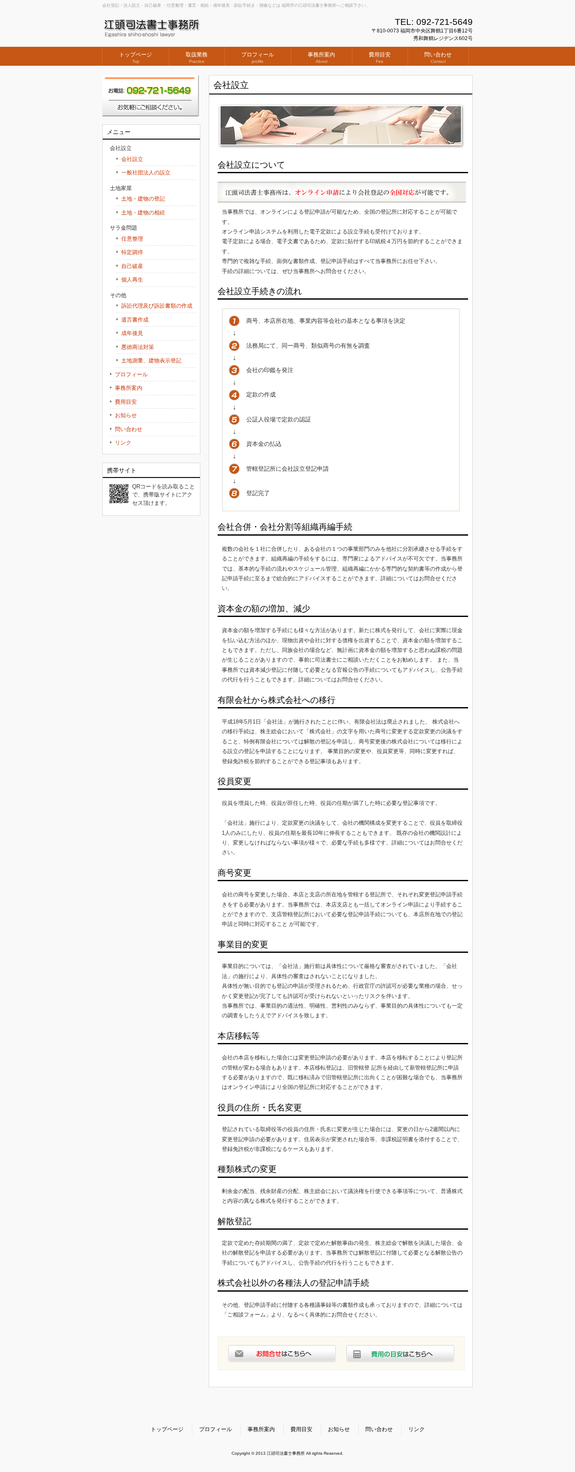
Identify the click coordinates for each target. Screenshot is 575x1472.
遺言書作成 (135, 319)
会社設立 (132, 159)
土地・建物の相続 (143, 212)
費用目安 (126, 402)
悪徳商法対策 (137, 347)
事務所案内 (128, 388)
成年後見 (132, 333)
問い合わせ (128, 429)
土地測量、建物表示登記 (151, 360)
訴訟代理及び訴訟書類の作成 (156, 306)
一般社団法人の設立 (145, 172)
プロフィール (131, 374)
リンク (123, 443)
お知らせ (126, 415)
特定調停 (132, 252)
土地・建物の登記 (143, 199)
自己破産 (132, 266)
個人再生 (132, 279)
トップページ (167, 1429)
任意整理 (132, 239)
